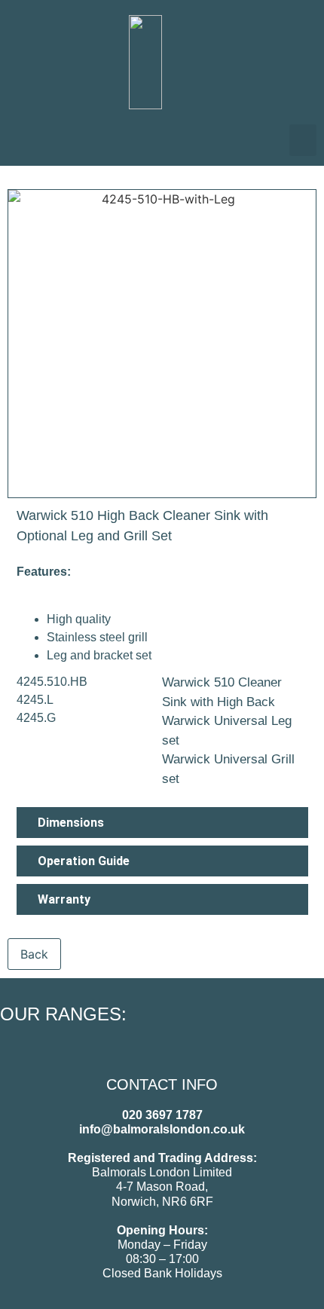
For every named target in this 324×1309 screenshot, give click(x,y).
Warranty (64, 899)
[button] (302, 140)
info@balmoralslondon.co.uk (162, 1129)
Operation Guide (84, 861)
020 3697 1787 (162, 1115)
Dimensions (71, 822)
